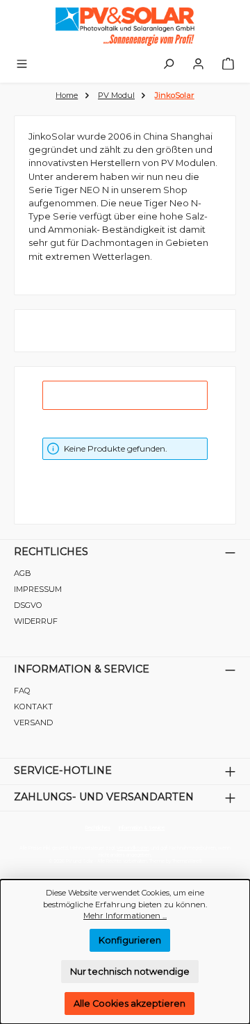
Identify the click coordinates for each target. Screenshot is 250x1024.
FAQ (22, 690)
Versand (33, 722)
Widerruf (36, 621)
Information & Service (81, 669)
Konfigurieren (130, 940)
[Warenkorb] (228, 64)
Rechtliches (51, 551)
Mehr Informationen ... (125, 915)
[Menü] (22, 64)
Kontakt (33, 706)
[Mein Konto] (198, 64)
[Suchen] (168, 64)
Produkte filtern (133, 395)
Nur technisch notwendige (130, 971)
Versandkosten (133, 848)
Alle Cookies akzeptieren (129, 1003)
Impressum (38, 589)
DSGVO (28, 605)
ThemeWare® (187, 861)
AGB (22, 573)
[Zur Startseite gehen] (125, 26)
